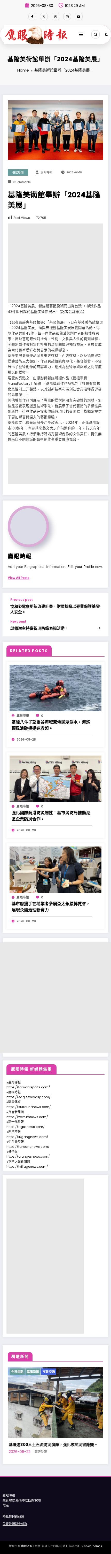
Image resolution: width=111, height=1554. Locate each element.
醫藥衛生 (52, 1372)
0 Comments (22, 182)
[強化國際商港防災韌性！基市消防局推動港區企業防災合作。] (55, 778)
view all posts (18, 578)
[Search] (95, 34)
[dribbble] (55, 16)
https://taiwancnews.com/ (28, 1146)
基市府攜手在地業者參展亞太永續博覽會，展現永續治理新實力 (51, 907)
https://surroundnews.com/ (28, 1107)
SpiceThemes (93, 1546)
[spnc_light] (106, 34)
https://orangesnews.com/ (28, 1156)
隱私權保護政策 (13, 1516)
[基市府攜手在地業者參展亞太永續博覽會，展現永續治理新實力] (55, 869)
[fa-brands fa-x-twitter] (44, 16)
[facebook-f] (32, 16)
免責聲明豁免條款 (15, 1524)
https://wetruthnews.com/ (27, 1117)
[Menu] (81, 34)
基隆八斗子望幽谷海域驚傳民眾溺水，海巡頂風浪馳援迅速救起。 (51, 725)
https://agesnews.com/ (25, 1127)
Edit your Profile (80, 567)
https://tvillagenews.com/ (27, 1166)
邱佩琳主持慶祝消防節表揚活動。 (39, 628)
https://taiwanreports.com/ (28, 1087)
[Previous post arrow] (99, 606)
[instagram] (67, 16)
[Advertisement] (55, 263)
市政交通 (37, 1372)
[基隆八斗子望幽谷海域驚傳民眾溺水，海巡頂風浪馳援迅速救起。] (55, 688)
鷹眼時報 (46, 172)
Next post (18, 622)
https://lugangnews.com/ (27, 1137)
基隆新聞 (18, 172)
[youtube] (79, 16)
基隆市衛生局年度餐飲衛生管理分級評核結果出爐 (55, 1444)
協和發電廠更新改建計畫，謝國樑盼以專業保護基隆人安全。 (54, 609)
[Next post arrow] (99, 628)
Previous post (21, 600)
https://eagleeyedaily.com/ (28, 1097)
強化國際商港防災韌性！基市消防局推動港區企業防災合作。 (51, 816)
